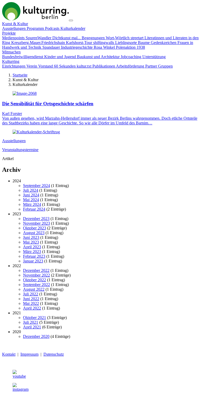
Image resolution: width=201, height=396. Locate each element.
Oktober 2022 (34, 280)
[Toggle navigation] (71, 20)
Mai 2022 (31, 303)
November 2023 (36, 223)
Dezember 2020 (36, 336)
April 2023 (32, 247)
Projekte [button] (9, 33)
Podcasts (52, 28)
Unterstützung (154, 56)
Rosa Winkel (105, 47)
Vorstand (46, 66)
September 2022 (36, 284)
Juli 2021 (30, 322)
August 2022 (33, 289)
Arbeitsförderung (130, 66)
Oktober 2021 (34, 317)
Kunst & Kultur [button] (15, 23)
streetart (137, 38)
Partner (151, 66)
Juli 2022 (30, 294)
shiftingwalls (104, 42)
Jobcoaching (131, 56)
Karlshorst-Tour (79, 42)
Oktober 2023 (34, 228)
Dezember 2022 (36, 270)
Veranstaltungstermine (20, 149)
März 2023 (32, 251)
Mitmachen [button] (11, 52)
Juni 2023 (31, 237)
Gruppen (165, 66)
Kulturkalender (72, 28)
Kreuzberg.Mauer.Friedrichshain (38, 42)
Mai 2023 (31, 242)
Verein (32, 66)
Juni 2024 (31, 195)
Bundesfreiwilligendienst (23, 56)
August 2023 (33, 232)
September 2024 (36, 185)
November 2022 (36, 275)
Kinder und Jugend (60, 56)
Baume (144, 42)
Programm (36, 28)
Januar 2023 (33, 261)
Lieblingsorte (126, 42)
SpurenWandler (39, 38)
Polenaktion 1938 (130, 47)
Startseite (20, 75)
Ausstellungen (14, 28)
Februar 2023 (34, 256)
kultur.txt (84, 66)
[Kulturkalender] (35, 19)
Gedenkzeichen (164, 42)
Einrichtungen (14, 66)
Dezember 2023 (36, 218)
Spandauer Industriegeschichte (68, 47)
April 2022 (32, 308)
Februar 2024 (34, 209)
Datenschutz (53, 354)
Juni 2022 (31, 298)
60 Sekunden (65, 66)
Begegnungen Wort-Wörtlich (106, 38)
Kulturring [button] (10, 61)
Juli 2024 (30, 190)
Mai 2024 (31, 199)
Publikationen (104, 66)
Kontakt (8, 354)
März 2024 (32, 204)
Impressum (29, 354)
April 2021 (32, 327)
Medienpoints (14, 38)
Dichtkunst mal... (67, 38)
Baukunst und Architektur (99, 56)
